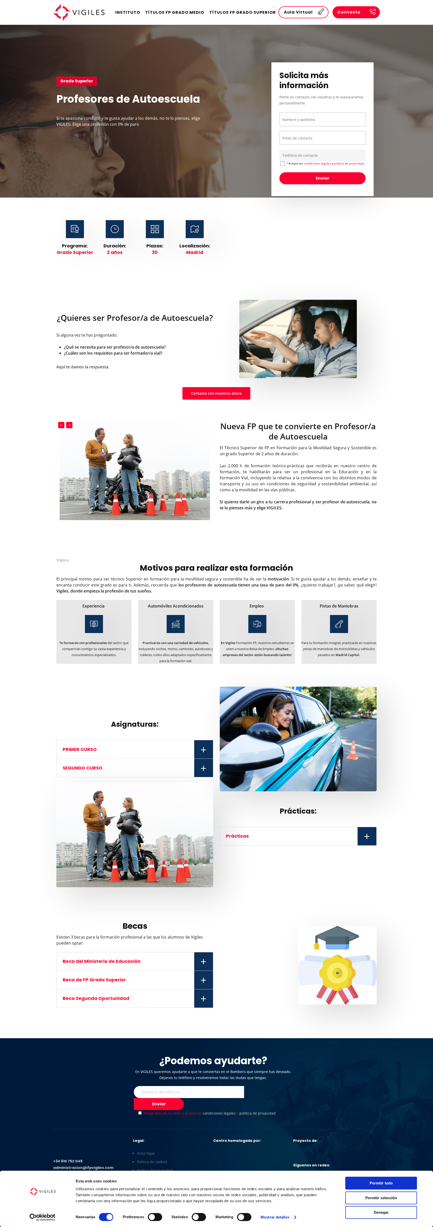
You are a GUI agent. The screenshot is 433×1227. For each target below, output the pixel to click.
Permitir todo (381, 1183)
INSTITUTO (127, 12)
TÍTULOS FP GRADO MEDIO (174, 12)
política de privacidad (349, 163)
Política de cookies (152, 1161)
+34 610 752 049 (67, 1161)
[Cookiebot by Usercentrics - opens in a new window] (42, 1217)
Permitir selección (381, 1198)
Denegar (381, 1212)
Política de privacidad (155, 1170)
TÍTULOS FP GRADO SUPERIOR (242, 12)
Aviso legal (146, 1153)
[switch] (155, 1217)
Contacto (349, 12)
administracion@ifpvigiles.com (83, 1167)
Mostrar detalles (275, 1217)
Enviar (322, 178)
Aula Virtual (298, 12)
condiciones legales (317, 163)
